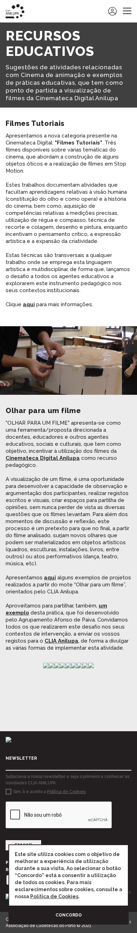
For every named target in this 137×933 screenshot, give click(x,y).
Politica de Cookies (66, 791)
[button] (8, 360)
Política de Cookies (54, 896)
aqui (29, 304)
